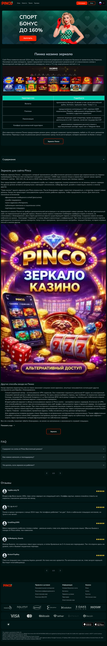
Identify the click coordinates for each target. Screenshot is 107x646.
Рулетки (87, 594)
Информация (67, 585)
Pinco (87, 588)
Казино (88, 585)
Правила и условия (42, 585)
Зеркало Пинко (53, 141)
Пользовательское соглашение (44, 588)
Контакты (65, 591)
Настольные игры (90, 597)
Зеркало (53, 432)
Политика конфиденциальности (45, 591)
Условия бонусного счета (70, 588)
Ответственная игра (41, 594)
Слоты (87, 591)
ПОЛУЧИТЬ (28, 38)
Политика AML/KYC (41, 597)
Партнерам (65, 597)
